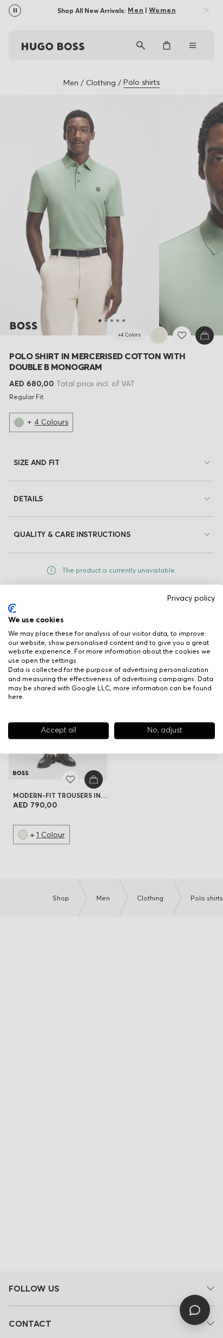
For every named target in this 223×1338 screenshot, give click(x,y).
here (15, 697)
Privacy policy (191, 598)
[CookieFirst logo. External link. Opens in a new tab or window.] (12, 609)
